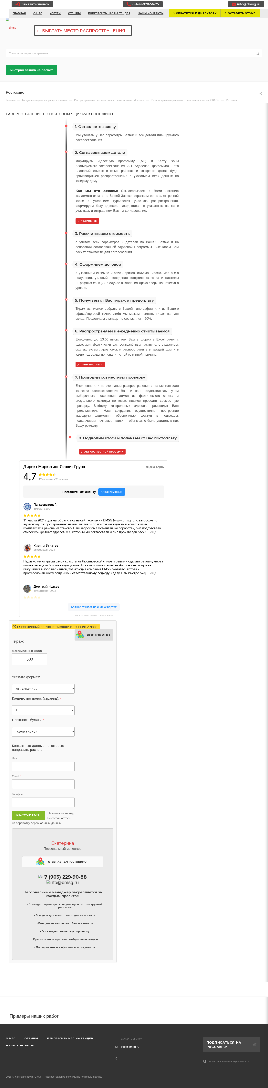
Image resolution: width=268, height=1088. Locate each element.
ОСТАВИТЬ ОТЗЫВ (241, 13)
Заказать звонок (35, 4)
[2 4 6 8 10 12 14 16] (43, 710)
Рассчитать (28, 815)
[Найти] (257, 53)
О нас (10, 1038)
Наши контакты (20, 1045)
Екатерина (62, 843)
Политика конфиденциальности (229, 1061)
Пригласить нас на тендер (70, 1038)
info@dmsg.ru (248, 4)
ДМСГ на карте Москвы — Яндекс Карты (94, 615)
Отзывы (31, 1038)
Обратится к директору (196, 13)
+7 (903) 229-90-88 (64, 877)
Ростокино (98, 634)
